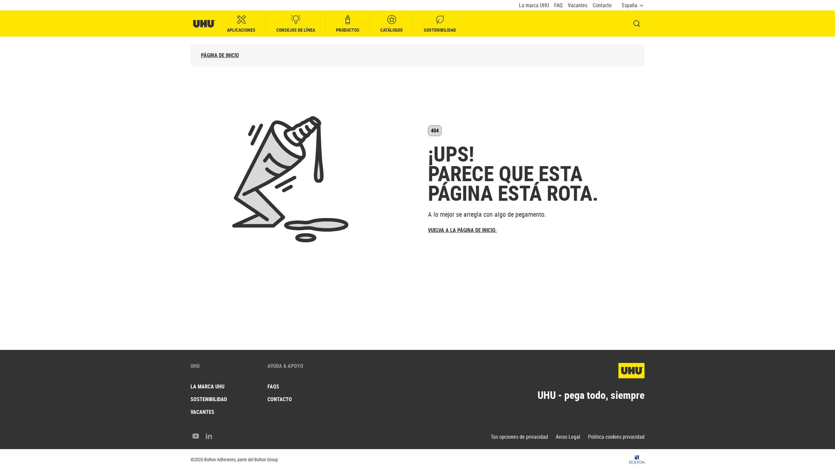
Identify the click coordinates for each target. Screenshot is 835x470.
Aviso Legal (568, 437)
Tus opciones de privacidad (519, 437)
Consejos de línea (295, 30)
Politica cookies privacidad (616, 437)
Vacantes (577, 5)
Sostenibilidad (440, 30)
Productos (347, 30)
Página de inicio (220, 55)
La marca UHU (534, 5)
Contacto (602, 5)
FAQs (273, 386)
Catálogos (391, 30)
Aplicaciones (241, 30)
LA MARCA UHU (207, 386)
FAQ (558, 5)
